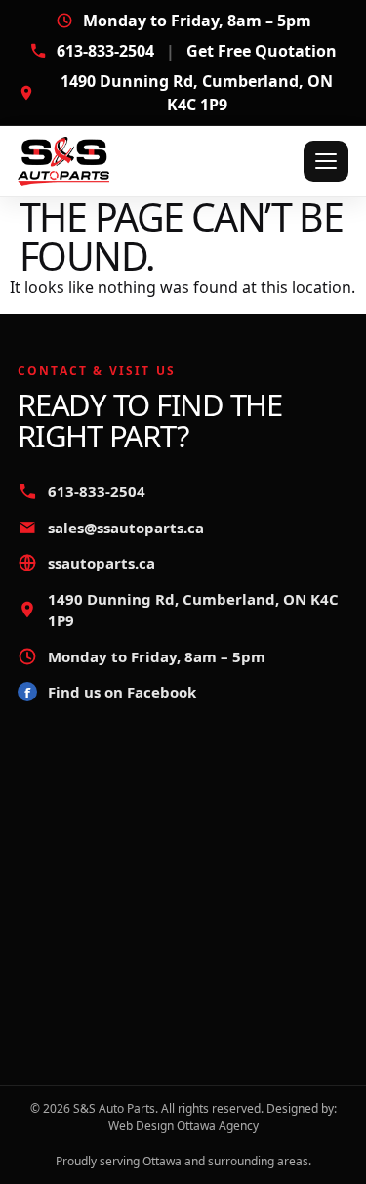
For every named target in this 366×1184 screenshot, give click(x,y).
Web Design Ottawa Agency (183, 1126)
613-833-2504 (197, 51)
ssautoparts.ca (101, 562)
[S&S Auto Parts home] (100, 161)
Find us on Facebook (110, 692)
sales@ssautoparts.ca (126, 527)
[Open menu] (326, 161)
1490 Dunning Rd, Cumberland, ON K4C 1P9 (197, 92)
